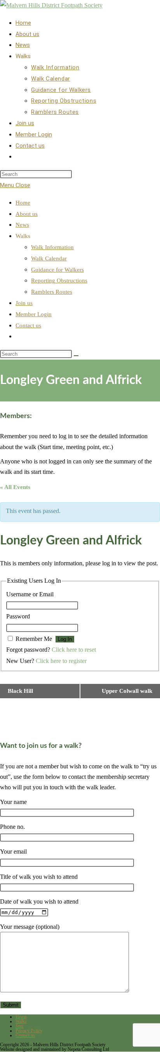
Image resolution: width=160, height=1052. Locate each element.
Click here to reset (74, 649)
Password (18, 616)
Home (23, 203)
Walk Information (52, 247)
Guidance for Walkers (57, 270)
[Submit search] (76, 355)
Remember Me (34, 638)
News (22, 225)
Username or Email (30, 594)
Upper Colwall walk (127, 691)
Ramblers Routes (51, 292)
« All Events (15, 487)
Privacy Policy (29, 1030)
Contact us (28, 325)
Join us (24, 303)
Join (19, 1026)
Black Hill (20, 691)
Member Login (34, 314)
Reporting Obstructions (59, 280)
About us (27, 214)
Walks (21, 1021)
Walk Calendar (49, 258)
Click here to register (61, 661)
